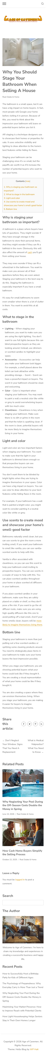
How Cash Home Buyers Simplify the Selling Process (22, 852)
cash (30, 252)
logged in (20, 879)
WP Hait (34, 1049)
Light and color (12, 198)
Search (7, 896)
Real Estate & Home (10, 97)
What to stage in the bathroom (19, 194)
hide (28, 181)
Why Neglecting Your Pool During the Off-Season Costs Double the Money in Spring (22, 805)
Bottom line (10, 209)
